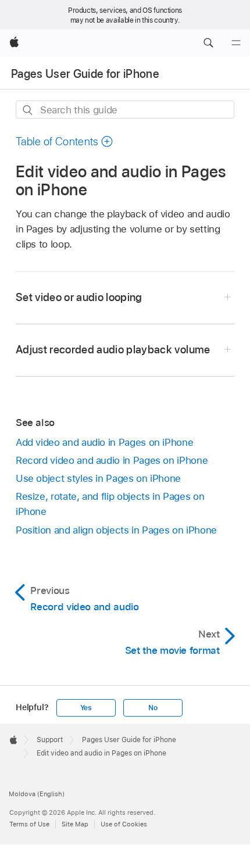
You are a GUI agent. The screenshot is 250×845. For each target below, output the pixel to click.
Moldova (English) (37, 794)
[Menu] (236, 43)
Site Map (75, 824)
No (153, 708)
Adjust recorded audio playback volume (113, 349)
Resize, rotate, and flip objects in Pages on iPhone (110, 503)
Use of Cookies (124, 824)
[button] (208, 43)
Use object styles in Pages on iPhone (98, 478)
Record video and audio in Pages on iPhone (112, 460)
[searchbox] (125, 110)
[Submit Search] (28, 110)
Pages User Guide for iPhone (85, 74)
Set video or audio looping (79, 297)
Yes (86, 708)
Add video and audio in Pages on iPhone (104, 442)
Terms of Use (29, 824)
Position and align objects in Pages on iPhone (116, 530)
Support (50, 740)
